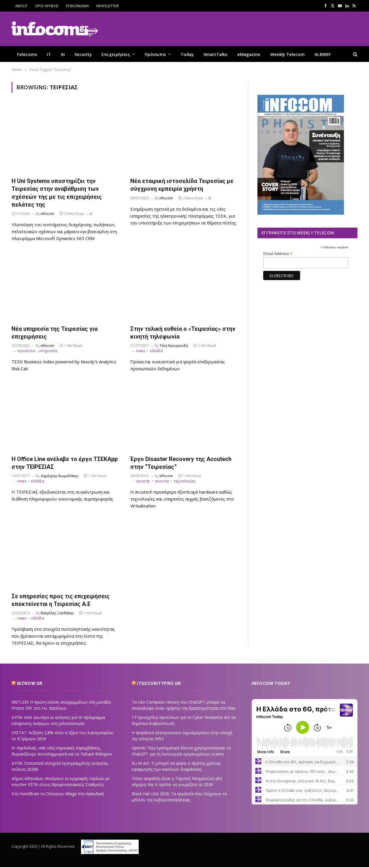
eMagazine (248, 54)
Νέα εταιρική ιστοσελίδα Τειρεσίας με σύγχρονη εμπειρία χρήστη (182, 184)
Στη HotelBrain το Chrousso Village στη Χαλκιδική (58, 793)
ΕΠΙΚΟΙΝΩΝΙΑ (77, 5)
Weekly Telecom (287, 54)
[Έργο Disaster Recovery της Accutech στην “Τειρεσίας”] (184, 416)
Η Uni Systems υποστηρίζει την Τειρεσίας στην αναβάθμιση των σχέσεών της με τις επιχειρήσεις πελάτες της (57, 192)
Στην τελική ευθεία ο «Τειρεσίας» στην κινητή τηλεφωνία (183, 332)
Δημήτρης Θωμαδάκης (59, 475)
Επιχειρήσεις (115, 54)
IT (49, 54)
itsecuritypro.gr (159, 683)
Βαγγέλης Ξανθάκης (57, 613)
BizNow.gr (30, 683)
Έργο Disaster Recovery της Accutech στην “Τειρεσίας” (180, 463)
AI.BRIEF (323, 54)
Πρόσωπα (155, 54)
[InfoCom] (55, 28)
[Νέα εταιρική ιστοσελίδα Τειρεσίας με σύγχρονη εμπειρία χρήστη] (184, 138)
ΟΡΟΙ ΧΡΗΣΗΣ (47, 5)
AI (63, 54)
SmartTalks (215, 54)
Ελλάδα (156, 350)
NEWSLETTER (107, 5)
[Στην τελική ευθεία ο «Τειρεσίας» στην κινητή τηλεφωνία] (184, 286)
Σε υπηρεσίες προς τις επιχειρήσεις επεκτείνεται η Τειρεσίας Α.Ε (61, 600)
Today (187, 54)
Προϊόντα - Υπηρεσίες (37, 350)
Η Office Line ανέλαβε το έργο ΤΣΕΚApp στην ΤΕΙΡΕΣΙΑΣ (65, 463)
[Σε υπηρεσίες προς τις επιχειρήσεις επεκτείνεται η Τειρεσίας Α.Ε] (66, 554)
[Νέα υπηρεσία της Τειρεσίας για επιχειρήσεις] (66, 286)
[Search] (354, 54)
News (140, 350)
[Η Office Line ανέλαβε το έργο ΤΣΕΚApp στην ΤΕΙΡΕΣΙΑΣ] (66, 416)
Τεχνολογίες (184, 481)
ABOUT (21, 5)
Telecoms (26, 54)
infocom (47, 213)
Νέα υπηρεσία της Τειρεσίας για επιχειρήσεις (54, 332)
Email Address (278, 253)
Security (83, 54)
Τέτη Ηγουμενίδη (173, 345)
